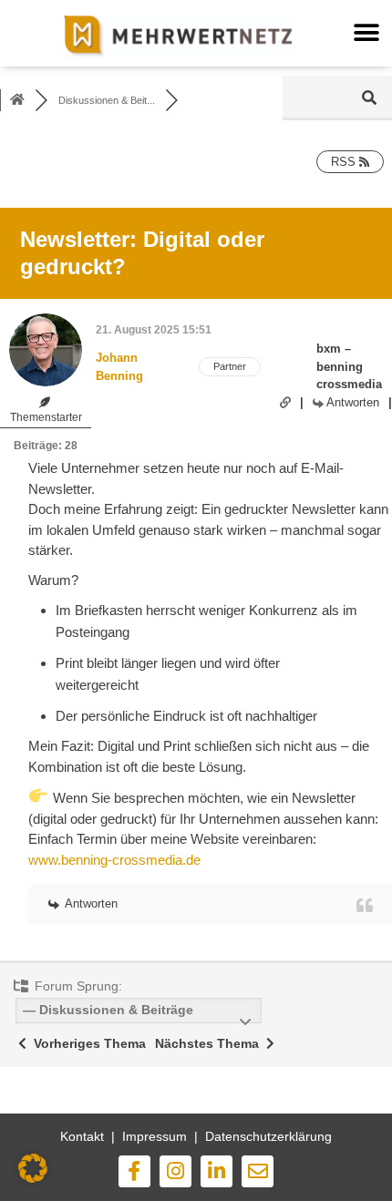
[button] (366, 33)
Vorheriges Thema (86, 1043)
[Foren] (17, 100)
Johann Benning (119, 367)
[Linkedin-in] (216, 1171)
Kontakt (82, 1136)
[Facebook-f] (134, 1171)
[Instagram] (175, 1171)
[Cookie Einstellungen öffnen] (32, 1179)
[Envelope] (257, 1171)
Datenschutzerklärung (268, 1136)
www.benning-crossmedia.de (114, 859)
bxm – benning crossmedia (349, 366)
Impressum (154, 1136)
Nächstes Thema (210, 1043)
